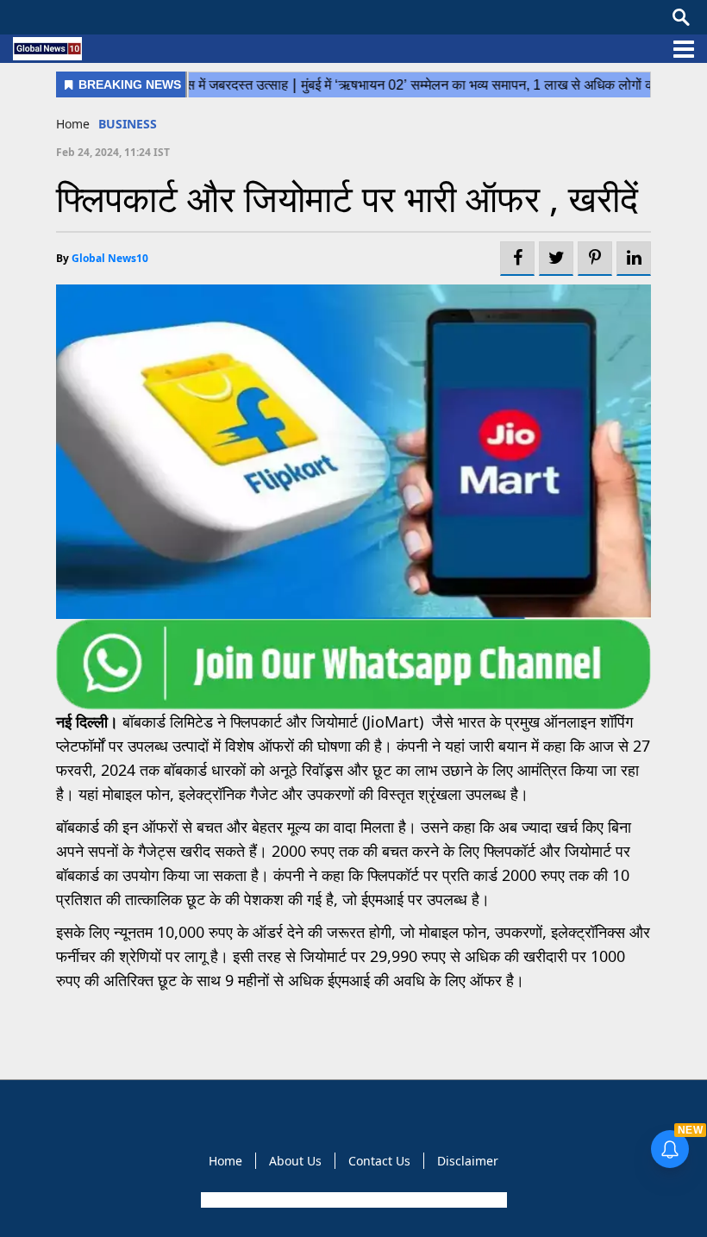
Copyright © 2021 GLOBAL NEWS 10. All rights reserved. (352, 1200)
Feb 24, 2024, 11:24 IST (113, 152)
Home (73, 124)
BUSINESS (127, 124)
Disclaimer (467, 1161)
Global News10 (110, 258)
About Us (295, 1161)
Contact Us (379, 1161)
